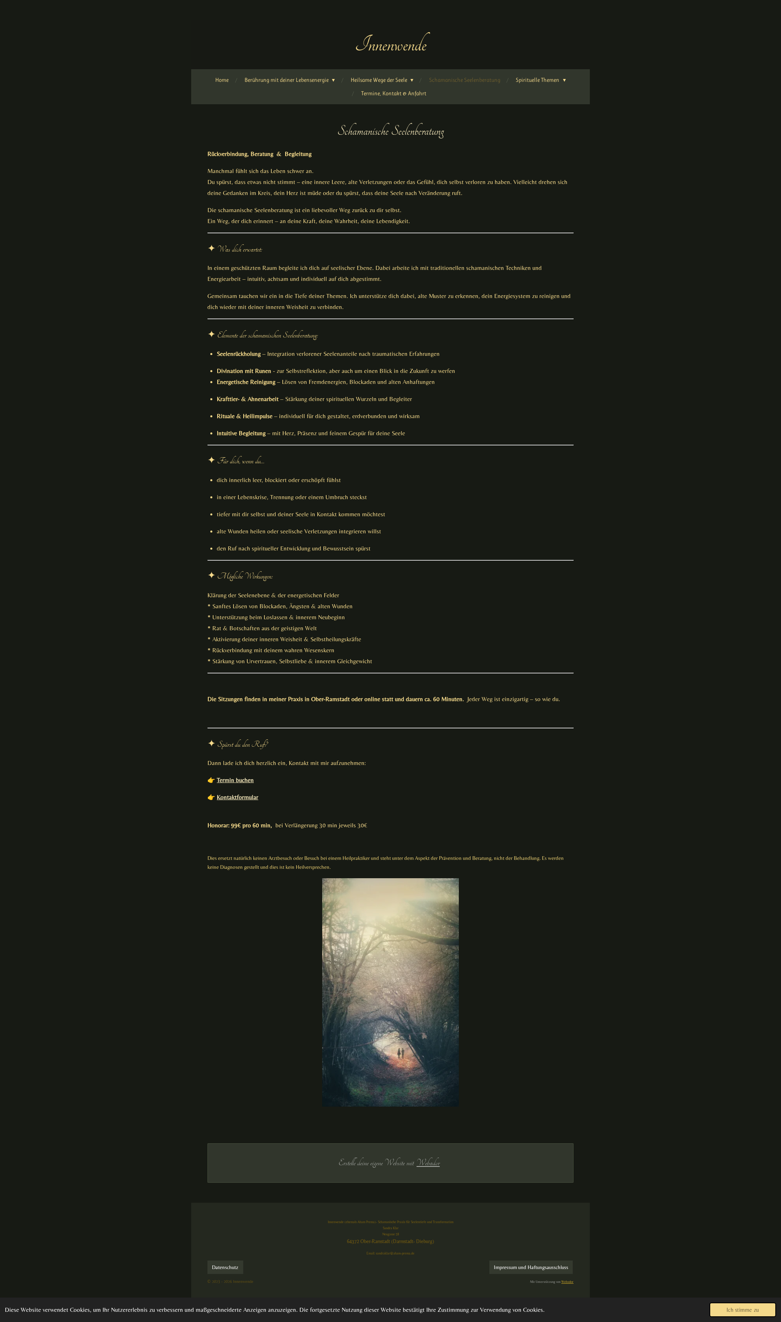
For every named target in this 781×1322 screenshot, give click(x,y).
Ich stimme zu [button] (742, 1310)
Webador (428, 1163)
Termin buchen (235, 779)
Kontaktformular (237, 797)
